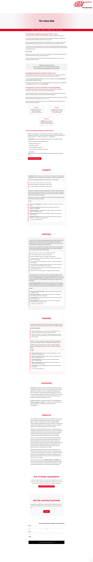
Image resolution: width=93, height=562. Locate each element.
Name (30, 525)
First (29, 529)
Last (47, 529)
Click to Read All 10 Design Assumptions (46, 486)
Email (30, 531)
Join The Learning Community (34, 158)
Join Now (46, 511)
